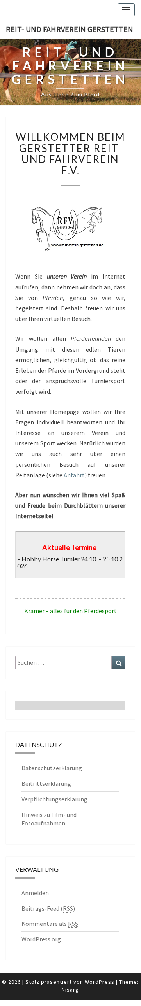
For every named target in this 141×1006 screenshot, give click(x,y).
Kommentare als (49, 923)
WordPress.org (41, 939)
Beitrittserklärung (46, 783)
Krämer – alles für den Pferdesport (70, 611)
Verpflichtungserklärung (54, 799)
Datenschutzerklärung (51, 768)
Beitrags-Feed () (48, 908)
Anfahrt (74, 475)
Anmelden (35, 893)
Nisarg (70, 989)
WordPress (99, 981)
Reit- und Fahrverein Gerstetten (69, 29)
